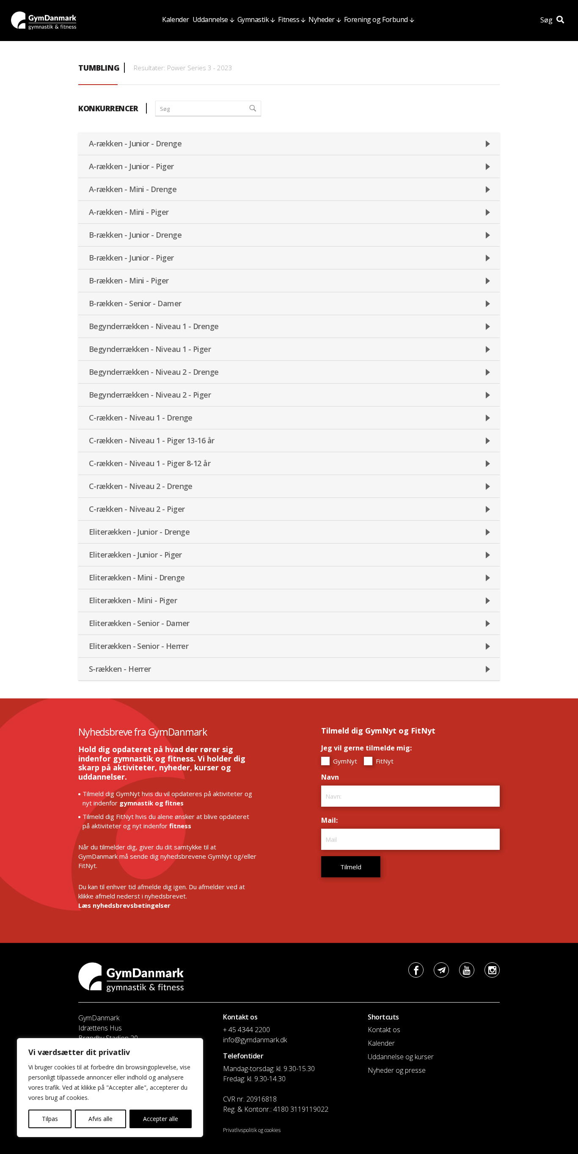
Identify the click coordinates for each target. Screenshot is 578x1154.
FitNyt (384, 761)
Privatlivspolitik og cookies (252, 1130)
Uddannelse (210, 19)
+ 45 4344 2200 (246, 1029)
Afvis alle (100, 1119)
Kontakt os (384, 1029)
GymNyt (344, 761)
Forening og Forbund (376, 19)
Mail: (331, 820)
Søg (547, 20)
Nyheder (321, 19)
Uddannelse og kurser (401, 1056)
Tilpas (50, 1119)
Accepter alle (160, 1119)
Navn (332, 777)
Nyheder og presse (397, 1070)
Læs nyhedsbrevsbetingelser (124, 905)
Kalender (175, 19)
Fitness (288, 19)
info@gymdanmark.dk (255, 1039)
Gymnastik (253, 19)
